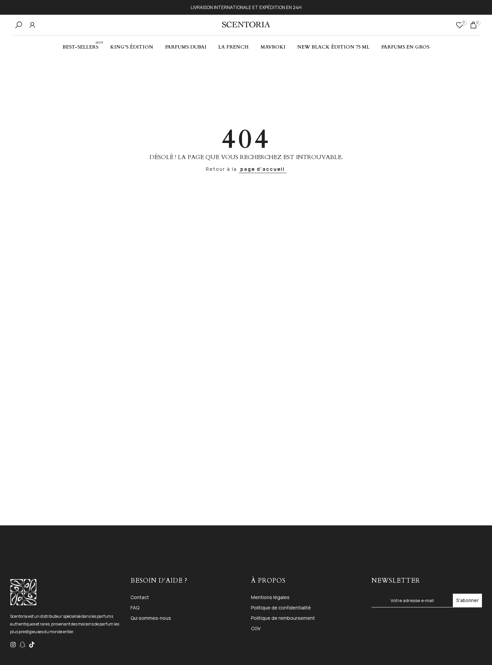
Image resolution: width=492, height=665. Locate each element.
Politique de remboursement (283, 618)
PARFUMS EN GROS (405, 47)
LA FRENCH (233, 47)
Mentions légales (270, 597)
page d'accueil (262, 169)
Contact (140, 597)
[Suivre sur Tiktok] (32, 645)
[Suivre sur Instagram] (13, 645)
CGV (255, 628)
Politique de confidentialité (281, 607)
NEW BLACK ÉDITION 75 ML (333, 47)
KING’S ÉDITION (131, 47)
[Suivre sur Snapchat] (22, 645)
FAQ (135, 607)
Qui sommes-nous (151, 618)
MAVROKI (272, 47)
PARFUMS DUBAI (186, 47)
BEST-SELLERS (83, 46)
